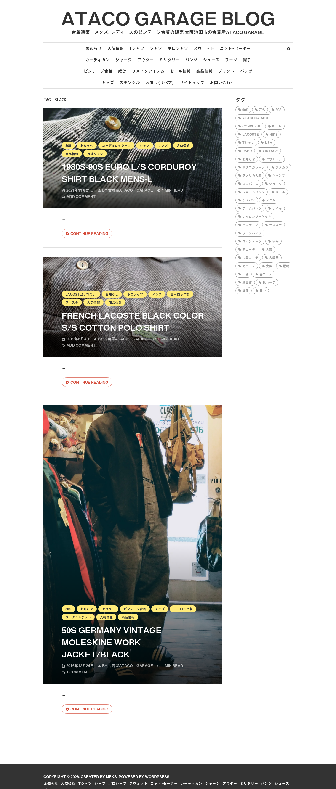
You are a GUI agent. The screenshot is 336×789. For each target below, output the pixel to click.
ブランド (226, 71)
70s (262, 109)
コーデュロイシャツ (116, 145)
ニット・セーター (235, 48)
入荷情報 (115, 48)
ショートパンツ (253, 192)
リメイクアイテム (148, 71)
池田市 (247, 282)
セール (280, 192)
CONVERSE (251, 126)
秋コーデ (269, 282)
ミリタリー (169, 60)
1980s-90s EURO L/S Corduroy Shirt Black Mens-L (129, 172)
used (247, 150)
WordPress (157, 776)
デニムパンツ (251, 208)
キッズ (107, 82)
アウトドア (274, 159)
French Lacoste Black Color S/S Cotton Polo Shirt (133, 321)
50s (68, 609)
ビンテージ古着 (98, 71)
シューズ (211, 60)
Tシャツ (136, 48)
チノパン (248, 200)
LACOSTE (250, 134)
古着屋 (274, 257)
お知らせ (93, 48)
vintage (270, 150)
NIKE (273, 134)
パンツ (191, 60)
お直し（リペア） (159, 82)
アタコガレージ (253, 167)
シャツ (156, 48)
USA (268, 142)
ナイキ (277, 208)
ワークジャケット (78, 617)
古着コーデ (250, 257)
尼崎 (286, 266)
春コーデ (265, 274)
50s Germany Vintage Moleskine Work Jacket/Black (112, 642)
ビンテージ (250, 224)
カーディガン (97, 60)
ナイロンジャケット (256, 216)
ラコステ (71, 302)
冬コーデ (248, 249)
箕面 (245, 290)
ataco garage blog (168, 17)
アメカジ (281, 167)
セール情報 (180, 71)
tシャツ (248, 142)
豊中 (262, 290)
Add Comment (81, 196)
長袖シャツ (95, 153)
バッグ (246, 71)
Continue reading (89, 233)
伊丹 (275, 241)
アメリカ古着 (251, 175)
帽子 (247, 60)
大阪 (269, 266)
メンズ (163, 145)
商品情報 (204, 71)
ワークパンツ (251, 233)
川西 (245, 274)
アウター (145, 60)
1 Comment (78, 672)
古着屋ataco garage (130, 190)
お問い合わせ (222, 82)
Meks (111, 776)
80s (68, 145)
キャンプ (278, 175)
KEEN (277, 126)
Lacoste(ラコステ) (80, 294)
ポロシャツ (178, 48)
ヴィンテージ (251, 241)
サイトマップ (192, 82)
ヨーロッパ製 (180, 294)
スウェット (204, 48)
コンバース (250, 183)
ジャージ (123, 60)
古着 (269, 249)
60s (245, 109)
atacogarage (255, 118)
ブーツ (231, 60)
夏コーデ (248, 266)
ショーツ (275, 183)
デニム (270, 200)
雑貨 (122, 71)
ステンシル (129, 82)
